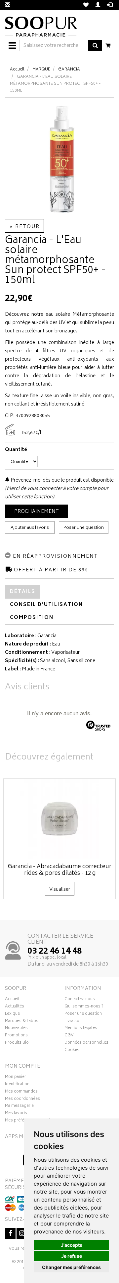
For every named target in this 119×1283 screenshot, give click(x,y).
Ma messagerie (19, 1106)
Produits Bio (17, 1043)
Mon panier (15, 1078)
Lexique (12, 1014)
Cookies (72, 1051)
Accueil (17, 69)
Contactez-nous (79, 1000)
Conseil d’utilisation (46, 605)
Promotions (16, 1036)
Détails (22, 592)
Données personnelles (86, 1043)
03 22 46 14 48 (54, 951)
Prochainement (36, 512)
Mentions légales (80, 1029)
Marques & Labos (21, 1022)
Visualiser (59, 889)
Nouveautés (16, 1029)
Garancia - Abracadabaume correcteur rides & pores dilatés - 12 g (59, 870)
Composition (32, 618)
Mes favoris (16, 1114)
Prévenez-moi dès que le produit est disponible (62, 480)
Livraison (73, 1022)
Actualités (14, 1007)
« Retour (24, 227)
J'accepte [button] (71, 1245)
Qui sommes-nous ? (83, 1007)
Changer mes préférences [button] (71, 1267)
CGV (69, 1036)
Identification (17, 1085)
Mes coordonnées (22, 1100)
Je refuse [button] (71, 1256)
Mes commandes (21, 1092)
